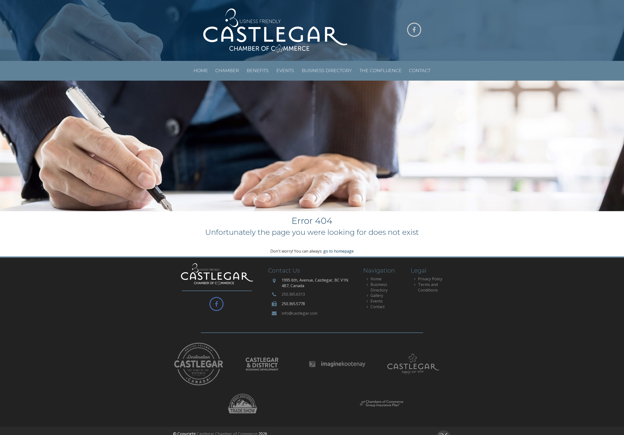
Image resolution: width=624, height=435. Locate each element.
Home (201, 70)
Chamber (227, 70)
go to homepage (338, 251)
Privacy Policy (430, 279)
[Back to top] (610, 421)
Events (285, 70)
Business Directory (327, 70)
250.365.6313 (293, 294)
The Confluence (381, 70)
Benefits (258, 70)
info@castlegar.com (299, 313)
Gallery (376, 295)
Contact (419, 70)
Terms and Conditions (428, 287)
